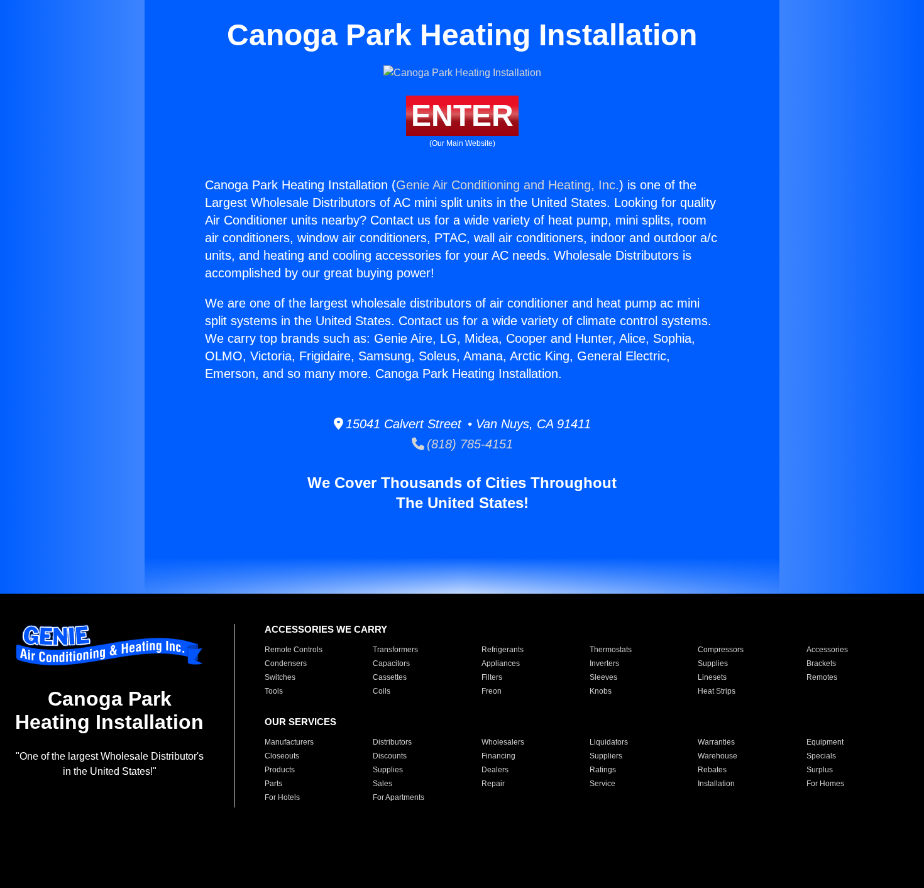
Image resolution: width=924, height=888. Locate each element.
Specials (821, 756)
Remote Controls (293, 649)
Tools (274, 691)
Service (602, 783)
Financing (498, 756)
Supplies (713, 663)
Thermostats (611, 649)
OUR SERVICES (300, 721)
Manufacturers (289, 742)
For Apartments (398, 797)
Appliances (500, 663)
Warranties (716, 742)
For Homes (825, 783)
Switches (280, 677)
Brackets (821, 663)
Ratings (603, 769)
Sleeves (603, 677)
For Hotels (282, 797)
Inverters (604, 663)
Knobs (601, 691)
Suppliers (606, 756)
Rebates (712, 769)
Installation (716, 783)
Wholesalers (502, 742)
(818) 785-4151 (468, 444)
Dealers (495, 769)
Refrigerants (502, 649)
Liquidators (609, 742)
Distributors (392, 742)
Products (280, 769)
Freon (491, 691)
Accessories (827, 649)
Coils (381, 691)
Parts (273, 783)
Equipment (825, 742)
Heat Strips (716, 691)
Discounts (390, 756)
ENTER (462, 115)
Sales (382, 783)
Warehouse (717, 756)
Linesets (712, 677)
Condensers (286, 663)
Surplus (819, 769)
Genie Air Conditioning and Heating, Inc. (507, 185)
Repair (493, 783)
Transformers (395, 649)
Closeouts (282, 756)
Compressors (721, 649)
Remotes (821, 677)
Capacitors (391, 663)
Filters (491, 677)
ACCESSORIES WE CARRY (326, 629)
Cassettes (390, 677)
